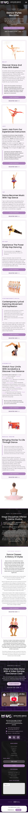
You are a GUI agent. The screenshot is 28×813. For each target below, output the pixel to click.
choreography (10, 382)
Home (8, 9)
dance (5, 376)
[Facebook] (10, 737)
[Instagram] (18, 737)
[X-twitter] (14, 737)
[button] (26, 2)
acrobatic (10, 379)
